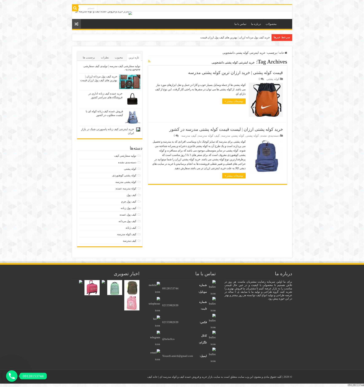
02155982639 (170, 305)
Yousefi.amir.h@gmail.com (177, 355)
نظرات (105, 57)
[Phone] (11, 376)
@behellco (168, 339)
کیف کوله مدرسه (209, 135)
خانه (284, 23)
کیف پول (131, 195)
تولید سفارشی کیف (125, 155)
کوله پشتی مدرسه (232, 135)
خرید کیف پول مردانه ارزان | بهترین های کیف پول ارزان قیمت (235, 37)
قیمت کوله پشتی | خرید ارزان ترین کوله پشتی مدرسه (235, 72)
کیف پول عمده (128, 214)
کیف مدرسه (189, 135)
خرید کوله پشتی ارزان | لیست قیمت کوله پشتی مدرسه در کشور (226, 129)
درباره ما (256, 24)
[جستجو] (75, 8)
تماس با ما (240, 24)
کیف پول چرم (128, 201)
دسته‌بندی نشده (270, 135)
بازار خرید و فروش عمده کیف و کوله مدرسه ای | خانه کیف (180, 376)
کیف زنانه (131, 227)
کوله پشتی (273, 79)
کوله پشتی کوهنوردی (124, 175)
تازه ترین (134, 57)
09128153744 (170, 288)
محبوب (119, 57)
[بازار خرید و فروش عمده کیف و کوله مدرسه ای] (103, 12)
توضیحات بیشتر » (234, 101)
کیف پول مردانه (127, 221)
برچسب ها (89, 57)
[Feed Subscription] (149, 61)
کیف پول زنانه (128, 208)
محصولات (271, 24)
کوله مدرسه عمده (126, 188)
